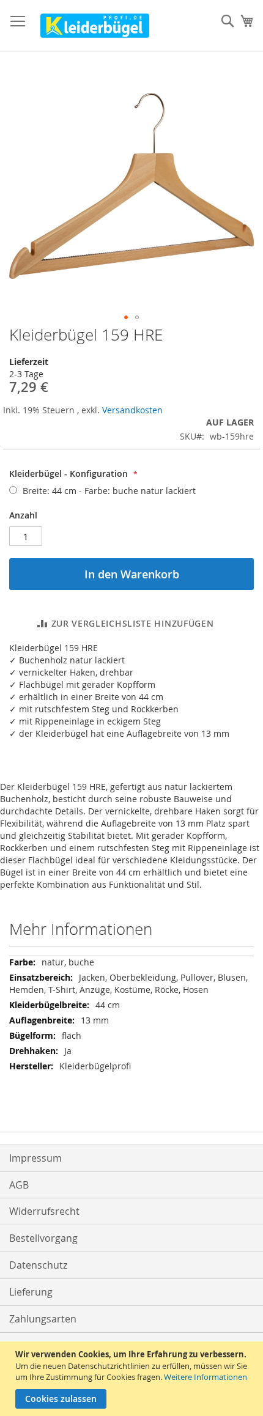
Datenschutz (38, 1265)
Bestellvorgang (43, 1238)
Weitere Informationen (205, 1376)
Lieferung (31, 1292)
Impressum (35, 1158)
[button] (126, 317)
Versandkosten (132, 410)
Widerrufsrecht (44, 1211)
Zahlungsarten (42, 1319)
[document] (133, 1379)
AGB (19, 1185)
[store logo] (95, 26)
